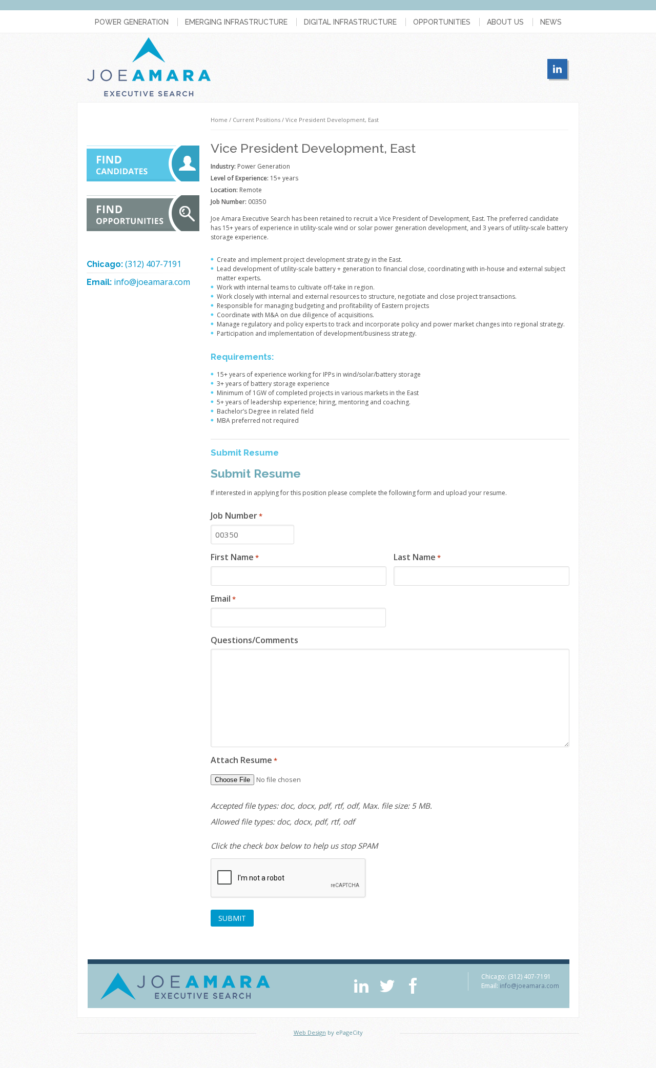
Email (223, 599)
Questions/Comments (254, 640)
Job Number (236, 516)
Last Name (417, 557)
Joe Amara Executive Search (149, 66)
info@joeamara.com (152, 281)
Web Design (310, 1032)
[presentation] (288, 878)
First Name (235, 557)
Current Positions (256, 120)
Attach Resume (244, 760)
